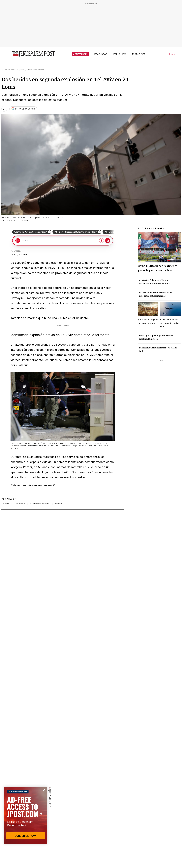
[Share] (4, 109)
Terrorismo (20, 504)
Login (172, 54)
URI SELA (17, 251)
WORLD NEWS (119, 54)
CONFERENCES (80, 54)
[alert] (25, 815)
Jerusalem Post (8, 70)
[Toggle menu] (6, 54)
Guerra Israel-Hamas (35, 70)
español (20, 70)
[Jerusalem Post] (32, 54)
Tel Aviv (5, 504)
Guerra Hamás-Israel (39, 504)
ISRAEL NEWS (100, 54)
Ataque (58, 504)
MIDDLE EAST (138, 54)
